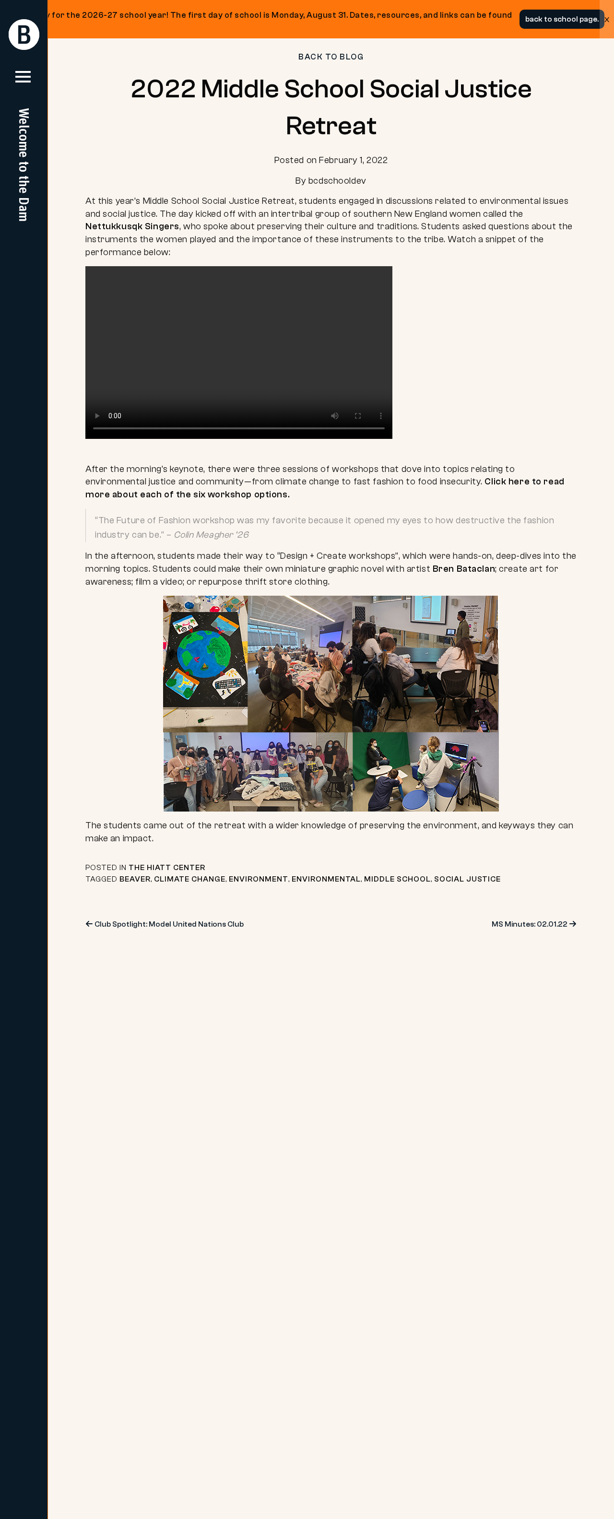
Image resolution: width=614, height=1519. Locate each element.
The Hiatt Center (167, 867)
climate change (189, 879)
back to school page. (562, 19)
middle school (397, 879)
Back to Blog (331, 56)
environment (258, 879)
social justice (467, 879)
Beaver (135, 879)
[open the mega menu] (23, 80)
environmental (326, 879)
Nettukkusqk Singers (132, 226)
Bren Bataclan (464, 569)
